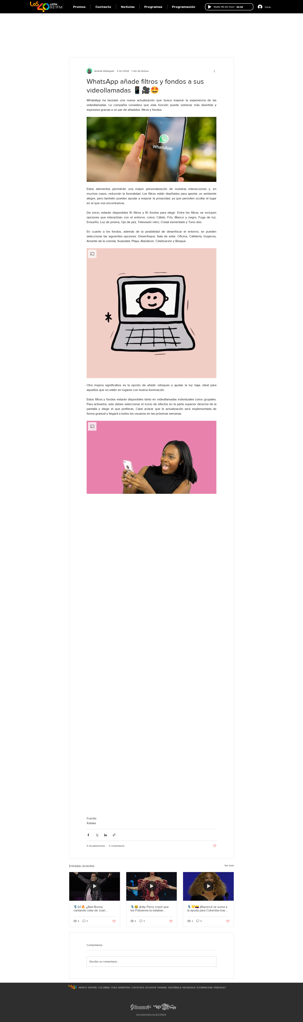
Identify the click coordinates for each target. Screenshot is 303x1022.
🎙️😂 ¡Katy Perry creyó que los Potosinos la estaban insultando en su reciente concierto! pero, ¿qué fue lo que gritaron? (149, 908)
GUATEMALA (174, 987)
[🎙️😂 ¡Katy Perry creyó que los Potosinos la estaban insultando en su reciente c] (151, 886)
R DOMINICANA (205, 987)
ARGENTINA (124, 987)
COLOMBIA (104, 987)
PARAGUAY (220, 987)
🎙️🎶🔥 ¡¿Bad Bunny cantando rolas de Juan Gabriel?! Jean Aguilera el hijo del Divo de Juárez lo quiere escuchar (93, 908)
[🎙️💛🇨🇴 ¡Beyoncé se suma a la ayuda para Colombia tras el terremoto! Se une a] (208, 886)
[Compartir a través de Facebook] (88, 835)
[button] (153, 7)
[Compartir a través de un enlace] (114, 835)
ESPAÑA (92, 987)
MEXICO (83, 987)
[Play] (209, 7)
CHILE (114, 987)
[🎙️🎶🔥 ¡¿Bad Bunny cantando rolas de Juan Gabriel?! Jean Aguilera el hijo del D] (94, 886)
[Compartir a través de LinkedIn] (105, 835)
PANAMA (162, 987)
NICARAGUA (189, 987)
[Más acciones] (214, 71)
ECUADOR (151, 987)
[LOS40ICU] (72, 987)
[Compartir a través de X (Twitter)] (97, 835)
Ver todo (229, 865)
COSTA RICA (137, 987)
